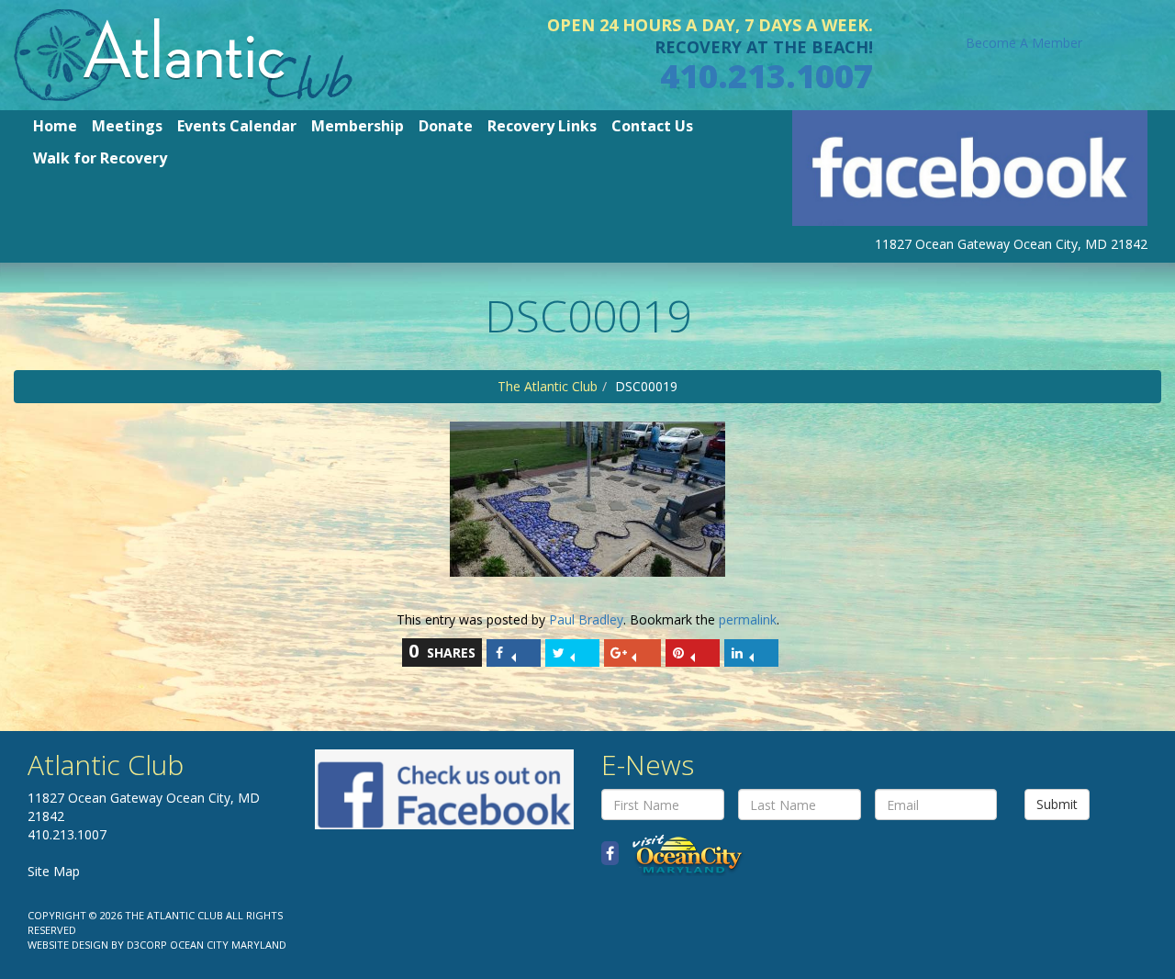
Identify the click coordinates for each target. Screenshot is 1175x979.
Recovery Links (542, 126)
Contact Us (652, 126)
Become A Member (1024, 42)
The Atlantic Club (548, 386)
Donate (446, 126)
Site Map (54, 871)
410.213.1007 (766, 75)
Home (55, 126)
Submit (1057, 804)
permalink (748, 619)
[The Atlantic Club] (183, 53)
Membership (357, 126)
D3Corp (147, 944)
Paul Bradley (586, 619)
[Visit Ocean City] (681, 853)
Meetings (127, 126)
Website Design (68, 944)
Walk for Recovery (100, 158)
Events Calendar (237, 126)
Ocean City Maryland (228, 944)
